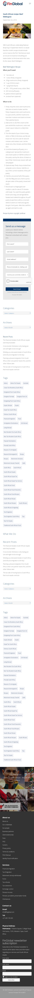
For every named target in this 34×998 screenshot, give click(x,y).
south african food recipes (11, 494)
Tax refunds (6, 882)
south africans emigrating (11, 507)
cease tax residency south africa (13, 387)
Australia (25, 383)
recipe (22, 454)
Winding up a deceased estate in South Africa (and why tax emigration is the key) (17, 353)
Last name (5, 964)
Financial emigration (8, 869)
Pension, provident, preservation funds (14, 896)
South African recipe (9, 499)
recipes (6, 459)
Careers (4, 845)
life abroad (24, 423)
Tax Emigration (7, 872)
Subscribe (11, 980)
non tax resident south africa (12, 436)
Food (19, 419)
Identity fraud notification (10, 858)
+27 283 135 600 (7, 918)
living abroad (7, 427)
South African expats (10, 472)
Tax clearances (7, 886)
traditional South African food (12, 525)
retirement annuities (17, 459)
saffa (23, 463)
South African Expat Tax (10, 476)
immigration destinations (11, 423)
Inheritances (6, 899)
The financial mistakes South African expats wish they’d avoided (16, 341)
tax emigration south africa (11, 516)
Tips (23, 516)
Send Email (17, 289)
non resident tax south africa (12, 432)
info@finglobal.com (8, 912)
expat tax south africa (10, 410)
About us (5, 821)
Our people (5, 828)
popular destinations (10, 441)
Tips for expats (8, 521)
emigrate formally (9, 396)
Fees (3, 838)
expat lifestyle (8, 405)
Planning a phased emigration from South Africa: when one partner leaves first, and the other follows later (17, 360)
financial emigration (9, 419)
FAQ (3, 842)
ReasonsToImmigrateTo (10, 454)
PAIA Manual (6, 855)
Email (4, 971)
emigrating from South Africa (12, 401)
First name (5, 958)
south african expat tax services (13, 481)
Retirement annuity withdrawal (11, 875)
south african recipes (10, 503)
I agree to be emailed (10, 977)
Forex (4, 879)
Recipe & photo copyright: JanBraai (14, 213)
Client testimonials (8, 835)
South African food (9, 485)
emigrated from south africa (12, 392)
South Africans (23, 503)
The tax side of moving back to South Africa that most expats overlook (16, 368)
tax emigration (8, 512)
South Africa (7, 467)
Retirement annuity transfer (11, 463)
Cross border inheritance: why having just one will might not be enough (15, 347)
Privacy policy (6, 848)
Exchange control (7, 889)
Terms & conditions (8, 852)
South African (17, 467)
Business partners (8, 831)
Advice (5, 383)
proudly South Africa (9, 445)
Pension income (7, 892)
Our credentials (7, 825)
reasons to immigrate (10, 450)
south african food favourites (12, 490)
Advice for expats (15, 383)
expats (17, 405)
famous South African (10, 414)
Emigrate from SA (22, 396)
